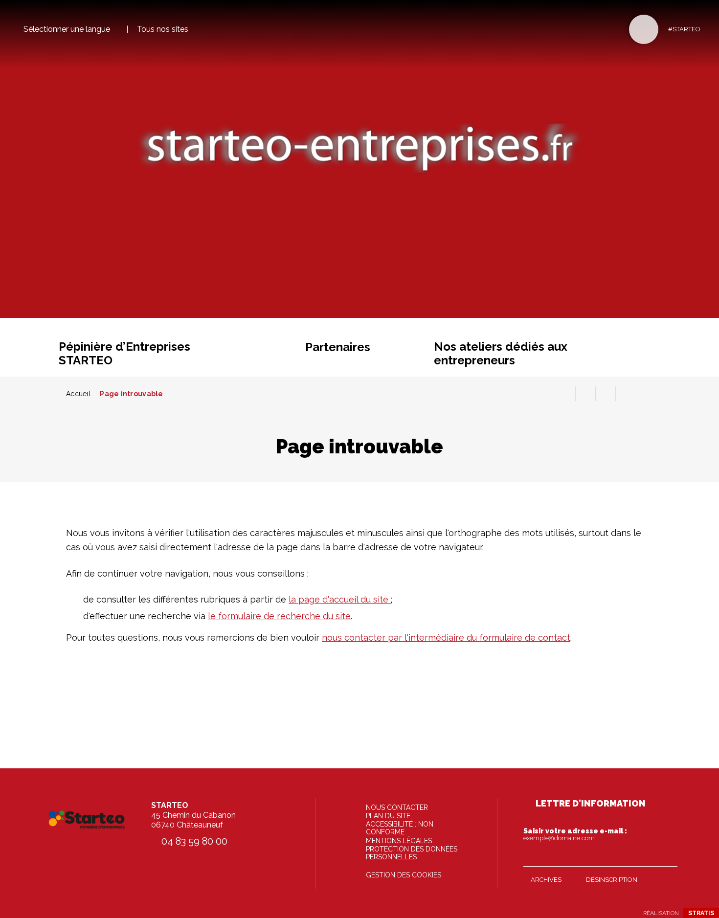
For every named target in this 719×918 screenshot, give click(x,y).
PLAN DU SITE (388, 816)
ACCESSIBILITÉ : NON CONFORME (399, 828)
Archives (546, 879)
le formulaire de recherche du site (279, 616)
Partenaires (337, 347)
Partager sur (625, 393)
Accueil (78, 394)
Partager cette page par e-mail (605, 393)
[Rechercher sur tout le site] (643, 29)
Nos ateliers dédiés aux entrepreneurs (500, 353)
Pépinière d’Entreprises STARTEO (124, 353)
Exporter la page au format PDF (585, 393)
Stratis (701, 913)
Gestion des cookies (403, 875)
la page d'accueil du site (340, 599)
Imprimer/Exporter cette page (565, 393)
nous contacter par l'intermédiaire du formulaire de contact (446, 637)
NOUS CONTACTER (397, 807)
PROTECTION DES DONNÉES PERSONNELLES (411, 853)
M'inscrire (667, 857)
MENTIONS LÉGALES (399, 841)
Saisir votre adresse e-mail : (575, 834)
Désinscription (611, 879)
